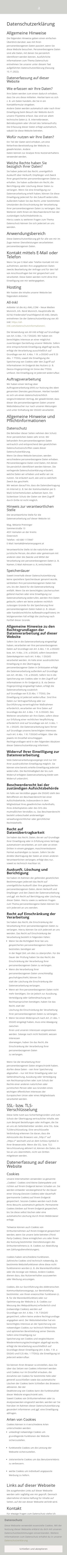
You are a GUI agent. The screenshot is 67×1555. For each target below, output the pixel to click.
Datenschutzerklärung (16, 1540)
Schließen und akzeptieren (33, 1548)
